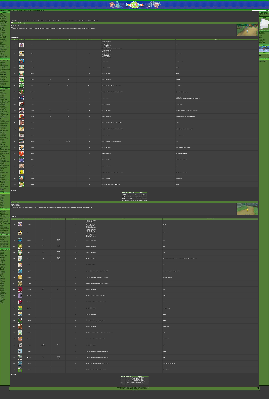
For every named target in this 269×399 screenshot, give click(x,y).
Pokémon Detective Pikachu (4, 233)
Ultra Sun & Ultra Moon (3, 111)
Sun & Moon (2, 110)
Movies (5, 208)
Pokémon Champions (3, 93)
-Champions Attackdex (3, 33)
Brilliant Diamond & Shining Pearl (5, 101)
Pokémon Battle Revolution (4, 151)
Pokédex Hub (21, 10)
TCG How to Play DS (3, 142)
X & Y (1, 119)
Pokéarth (42, 10)
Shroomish (29, 283)
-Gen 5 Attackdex (2, 29)
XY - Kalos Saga (2, 67)
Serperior (29, 258)
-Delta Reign (2, 256)
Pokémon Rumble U (3, 135)
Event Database (2, 55)
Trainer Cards (2, 252)
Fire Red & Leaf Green (3, 159)
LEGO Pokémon (2, 51)
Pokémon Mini (2, 173)
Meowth (32, 53)
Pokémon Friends (2, 94)
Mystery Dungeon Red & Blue (4, 165)
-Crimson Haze (2, 297)
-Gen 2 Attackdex (2, 27)
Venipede (29, 289)
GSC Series (2, 199)
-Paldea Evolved (2, 272)
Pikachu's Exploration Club (4, 242)
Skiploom (29, 308)
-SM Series (1, 274)
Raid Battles (2, 254)
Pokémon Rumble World (3, 125)
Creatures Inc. (267, 54)
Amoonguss (32, 141)
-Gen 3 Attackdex (2, 28)
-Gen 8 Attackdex (2, 31)
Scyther (32, 85)
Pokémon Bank (2, 120)
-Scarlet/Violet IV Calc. (3, 40)
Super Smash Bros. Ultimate (4, 117)
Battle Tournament (261, 40)
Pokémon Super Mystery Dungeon (3, 126)
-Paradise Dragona (2, 294)
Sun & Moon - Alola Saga (3, 68)
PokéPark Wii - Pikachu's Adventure (3, 150)
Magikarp (32, 153)
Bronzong (29, 363)
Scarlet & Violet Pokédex (28, 10)
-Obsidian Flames (2, 271)
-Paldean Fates (2, 269)
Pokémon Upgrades (262, 41)
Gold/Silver (1, 170)
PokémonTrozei (2, 166)
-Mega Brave (2, 288)
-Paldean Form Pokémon (3, 57)
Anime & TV (5, 59)
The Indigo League (2, 62)
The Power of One (2, 212)
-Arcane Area (261, 38)
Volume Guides (2, 197)
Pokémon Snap (2, 177)
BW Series (1, 204)
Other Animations (2, 82)
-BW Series (1, 275)
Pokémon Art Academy (3, 122)
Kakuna (32, 172)
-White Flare (2, 290)
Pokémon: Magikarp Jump (4, 114)
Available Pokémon (262, 33)
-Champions (2, 41)
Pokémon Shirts (2, 52)
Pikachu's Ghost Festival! (4, 240)
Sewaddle (32, 184)
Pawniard (32, 110)
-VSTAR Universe (2, 299)
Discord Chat (2, 54)
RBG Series (2, 198)
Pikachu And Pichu (3, 237)
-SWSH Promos (2, 281)
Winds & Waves (2, 90)
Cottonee (32, 67)
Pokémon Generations (3, 75)
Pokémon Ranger (2, 164)
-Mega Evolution (2, 261)
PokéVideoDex (2, 80)
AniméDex (1, 61)
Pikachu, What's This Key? (4, 246)
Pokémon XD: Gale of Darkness (4, 161)
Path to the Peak (2, 79)
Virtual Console (2, 184)
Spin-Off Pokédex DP (3, 36)
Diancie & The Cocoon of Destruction (3, 226)
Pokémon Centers (2, 45)
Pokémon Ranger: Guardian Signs (4, 147)
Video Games (5, 88)
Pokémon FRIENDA (3, 191)
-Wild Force (1, 298)
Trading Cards (5, 249)
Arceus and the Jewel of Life (4, 220)
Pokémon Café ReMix (3, 107)
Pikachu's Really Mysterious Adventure (4, 244)
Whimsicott (32, 73)
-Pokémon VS (2, 300)
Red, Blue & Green (3, 175)
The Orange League (3, 63)
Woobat (29, 351)
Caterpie (32, 79)
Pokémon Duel (2, 129)
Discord (16, 10)
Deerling (29, 264)
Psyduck (29, 277)
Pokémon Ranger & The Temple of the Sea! (4, 218)
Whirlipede (29, 295)
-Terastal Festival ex (3, 293)
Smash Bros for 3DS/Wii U (4, 130)
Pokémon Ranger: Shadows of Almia (4, 154)
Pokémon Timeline (2, 44)
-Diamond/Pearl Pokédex (3, 17)
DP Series (1, 202)
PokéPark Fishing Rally (3, 167)
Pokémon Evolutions (3, 76)
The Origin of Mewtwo (3, 210)
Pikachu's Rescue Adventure (4, 236)
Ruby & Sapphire (2, 158)
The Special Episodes (3, 72)
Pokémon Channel (2, 162)
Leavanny (29, 246)
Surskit (29, 314)
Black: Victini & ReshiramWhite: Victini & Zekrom (4, 222)
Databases (5, 12)
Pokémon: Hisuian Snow (3, 77)
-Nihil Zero (1, 286)
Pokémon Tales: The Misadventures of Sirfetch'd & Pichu (4, 85)
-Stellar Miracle (2, 295)
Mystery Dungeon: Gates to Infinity (4, 136)
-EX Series (1, 277)
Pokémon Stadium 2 (3, 171)
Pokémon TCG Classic (3, 255)
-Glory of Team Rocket (3, 291)
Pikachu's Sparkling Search (4, 243)
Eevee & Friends (2, 245)
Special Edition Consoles (3, 185)
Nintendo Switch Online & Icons (4, 188)
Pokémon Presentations (3, 50)
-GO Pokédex (2, 23)
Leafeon (32, 128)
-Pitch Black (2, 258)
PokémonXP (2, 46)
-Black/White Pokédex (3, 18)
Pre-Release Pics (261, 32)
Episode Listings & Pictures (4, 60)
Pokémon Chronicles (3, 71)
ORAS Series (2, 206)
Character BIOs (2, 195)
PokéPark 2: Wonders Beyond (4, 138)
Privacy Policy (137, 387)
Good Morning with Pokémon (4, 81)
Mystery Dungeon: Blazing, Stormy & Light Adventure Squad (5, 149)
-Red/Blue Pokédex (3, 15)
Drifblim (32, 45)
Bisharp (32, 116)
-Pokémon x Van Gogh (3, 49)
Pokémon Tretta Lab (3, 134)
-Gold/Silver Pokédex (3, 16)
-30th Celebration (2, 257)
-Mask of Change (2, 296)
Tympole (32, 147)
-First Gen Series (2, 278)
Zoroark (32, 104)
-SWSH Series (2, 273)
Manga (5, 192)
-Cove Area (260, 35)
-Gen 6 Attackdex (2, 30)
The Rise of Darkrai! (3, 219)
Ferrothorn (29, 357)
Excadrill (29, 345)
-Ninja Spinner (2, 285)
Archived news (2, 14)
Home (6, 10)
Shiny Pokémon (2, 73)
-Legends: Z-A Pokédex (3, 24)
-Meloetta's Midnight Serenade (4, 224)
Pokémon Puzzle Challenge (4, 172)
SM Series (1, 207)
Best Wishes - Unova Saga (4, 66)
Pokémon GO (2, 95)
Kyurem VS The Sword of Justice (5, 223)
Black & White (2, 132)
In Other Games (2, 183)
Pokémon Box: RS (2, 163)
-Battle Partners (2, 292)
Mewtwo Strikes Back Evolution (4, 231)
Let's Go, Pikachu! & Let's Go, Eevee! (4, 112)
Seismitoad (29, 240)
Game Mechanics (2, 39)
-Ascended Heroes (2, 260)
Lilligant (29, 252)
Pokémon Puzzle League (3, 176)
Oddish (32, 159)
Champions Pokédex (36, 10)
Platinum (1, 145)
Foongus (32, 135)
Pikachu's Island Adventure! (4, 241)
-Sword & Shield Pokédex (3, 21)
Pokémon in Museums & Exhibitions (3, 48)
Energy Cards (2, 253)
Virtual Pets (1, 187)
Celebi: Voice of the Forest (4, 214)
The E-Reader (2, 168)
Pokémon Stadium (2, 179)
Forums (9, 10)
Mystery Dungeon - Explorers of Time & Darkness (4, 155)
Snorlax (32, 178)
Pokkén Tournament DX (3, 115)
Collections (260, 43)
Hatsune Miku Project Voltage (4, 47)
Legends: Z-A (2, 92)
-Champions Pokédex (3, 25)
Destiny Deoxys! (2, 216)
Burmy (29, 369)
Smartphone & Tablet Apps (4, 186)
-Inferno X (1, 287)
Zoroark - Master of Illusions (4, 221)
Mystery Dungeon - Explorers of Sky (4, 152)
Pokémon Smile (2, 106)
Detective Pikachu (2, 116)
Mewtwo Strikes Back (3, 211)
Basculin (29, 320)
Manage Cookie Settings (145, 387)
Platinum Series (2, 203)
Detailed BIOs (2, 196)
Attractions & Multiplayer (262, 39)
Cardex (1, 38)
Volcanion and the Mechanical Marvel (4, 228)
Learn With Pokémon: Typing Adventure (4, 141)
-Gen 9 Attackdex (2, 32)
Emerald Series (2, 201)
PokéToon (1, 78)
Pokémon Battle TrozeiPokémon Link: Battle (4, 121)
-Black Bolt (1, 262)
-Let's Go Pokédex (2, 20)
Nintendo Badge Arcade (3, 131)
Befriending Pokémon (262, 42)
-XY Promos (2, 282)
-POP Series (2, 283)
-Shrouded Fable (2, 267)
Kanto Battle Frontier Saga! (4, 65)
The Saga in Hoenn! (3, 64)
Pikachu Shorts (5, 234)
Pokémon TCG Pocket (3, 99)
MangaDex (1, 194)
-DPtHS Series (2, 276)
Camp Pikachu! (2, 238)
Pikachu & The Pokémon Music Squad (4, 247)
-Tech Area (260, 37)
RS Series (1, 200)
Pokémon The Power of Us (4, 230)
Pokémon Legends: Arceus (4, 102)
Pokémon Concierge (3, 83)
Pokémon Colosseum (3, 160)
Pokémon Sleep (2, 98)
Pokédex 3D (2, 139)
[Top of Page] (258, 388)
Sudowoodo (32, 91)
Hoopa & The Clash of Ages (4, 227)
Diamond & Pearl (2, 144)
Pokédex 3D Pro (2, 140)
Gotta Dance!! (2, 239)
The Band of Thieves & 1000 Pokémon (4, 123)
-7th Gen (1, 43)
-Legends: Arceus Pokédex (4, 22)
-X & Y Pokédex (2, 19)
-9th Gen (1, 42)
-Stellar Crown (2, 266)
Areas (260, 34)
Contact (13, 10)
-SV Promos (2, 280)
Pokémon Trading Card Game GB (5, 180)
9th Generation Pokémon (3, 56)
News (1, 13)
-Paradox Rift (2, 270)
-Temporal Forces (2, 268)
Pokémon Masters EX (3, 96)
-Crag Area (260, 36)
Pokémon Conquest (3, 137)
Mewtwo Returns (2, 213)
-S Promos (1, 302)
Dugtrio (29, 326)
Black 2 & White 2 (2, 133)
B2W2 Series (2, 205)
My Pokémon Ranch (3, 156)
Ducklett (29, 332)
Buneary (32, 122)
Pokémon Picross (2, 127)
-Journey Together (2, 264)
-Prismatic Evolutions (3, 265)
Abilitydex (1, 35)
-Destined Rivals (2, 263)
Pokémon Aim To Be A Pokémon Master (5, 70)
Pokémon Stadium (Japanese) (4, 178)
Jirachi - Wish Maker (3, 215)
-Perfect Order (2, 259)
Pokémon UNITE (2, 97)
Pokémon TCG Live (3, 109)
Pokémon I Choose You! (3, 229)
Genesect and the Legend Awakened (4, 225)
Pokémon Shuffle (2, 124)
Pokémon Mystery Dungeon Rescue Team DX (4, 105)
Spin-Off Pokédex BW (3, 37)
